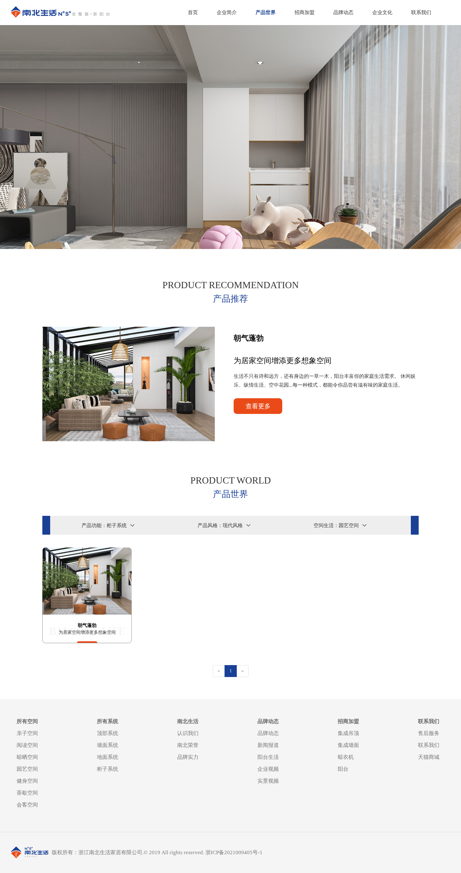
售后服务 (428, 733)
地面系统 (107, 757)
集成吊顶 (348, 733)
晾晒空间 (27, 757)
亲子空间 (27, 733)
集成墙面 (348, 745)
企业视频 (268, 769)
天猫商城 (428, 757)
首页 (193, 12)
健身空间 (27, 781)
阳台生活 (268, 757)
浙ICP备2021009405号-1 (233, 852)
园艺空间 (27, 769)
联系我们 (421, 12)
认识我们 (188, 733)
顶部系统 (107, 733)
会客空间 (27, 805)
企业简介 (227, 12)
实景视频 (268, 781)
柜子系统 (107, 769)
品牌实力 (188, 757)
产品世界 (266, 12)
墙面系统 (107, 745)
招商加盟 (304, 12)
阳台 (343, 769)
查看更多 (258, 406)
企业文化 (382, 12)
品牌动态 (343, 12)
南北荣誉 (188, 745)
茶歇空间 (27, 793)
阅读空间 (27, 745)
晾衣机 (346, 757)
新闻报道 (268, 745)
